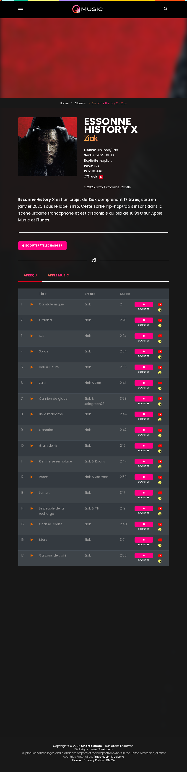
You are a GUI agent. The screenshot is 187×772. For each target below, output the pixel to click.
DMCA (110, 760)
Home (64, 103)
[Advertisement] (93, 58)
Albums (80, 103)
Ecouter (144, 304)
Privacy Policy (94, 760)
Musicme (117, 757)
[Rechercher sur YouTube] (160, 304)
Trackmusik (101, 757)
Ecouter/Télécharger (43, 245)
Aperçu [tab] (30, 275)
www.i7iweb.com (102, 749)
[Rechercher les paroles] (159, 309)
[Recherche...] (166, 9)
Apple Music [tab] (58, 275)
